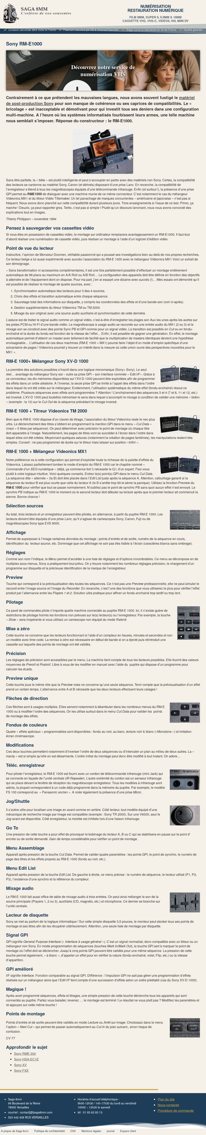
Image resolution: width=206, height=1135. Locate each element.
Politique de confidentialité (49, 1131)
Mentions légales (91, 1131)
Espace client (128, 1131)
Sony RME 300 (25, 1053)
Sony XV (20, 1064)
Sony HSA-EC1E (26, 1059)
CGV (73, 1131)
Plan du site (166, 1099)
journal (110, 1131)
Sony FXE (21, 1070)
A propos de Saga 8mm (15, 1131)
